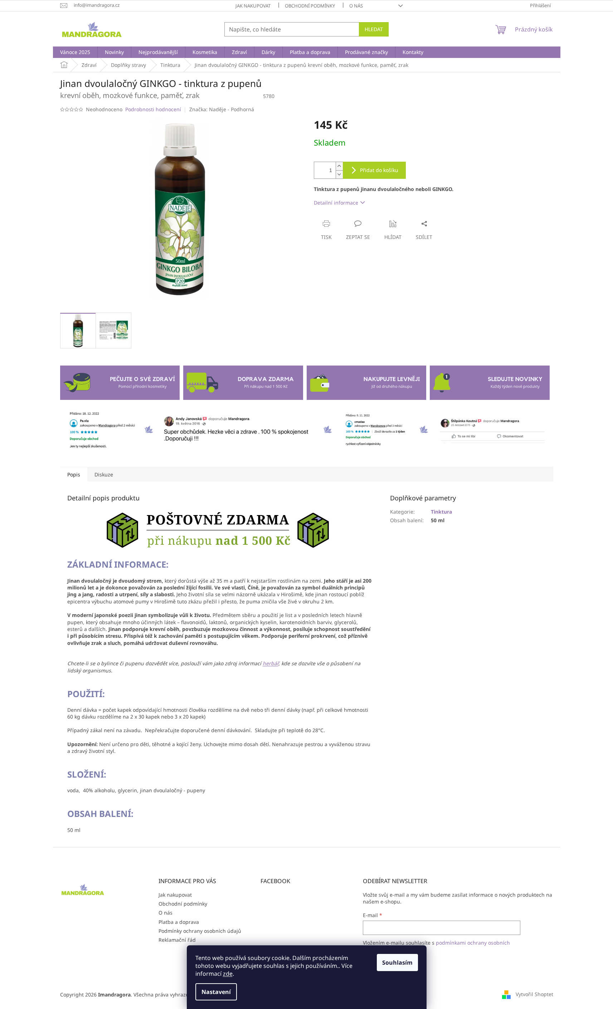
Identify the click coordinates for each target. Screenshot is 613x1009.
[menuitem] (75, 52)
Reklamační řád (177, 939)
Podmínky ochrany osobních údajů (200, 930)
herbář (270, 663)
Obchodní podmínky (310, 6)
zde (228, 974)
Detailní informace (336, 202)
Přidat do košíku (379, 170)
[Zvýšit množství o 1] (339, 166)
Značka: (221, 109)
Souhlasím (397, 962)
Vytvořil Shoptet (534, 993)
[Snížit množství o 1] (339, 174)
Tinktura (441, 511)
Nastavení (216, 992)
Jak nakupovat (253, 6)
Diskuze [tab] (103, 474)
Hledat (374, 29)
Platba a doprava (179, 922)
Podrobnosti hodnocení (153, 109)
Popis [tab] (73, 474)
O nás (356, 6)
